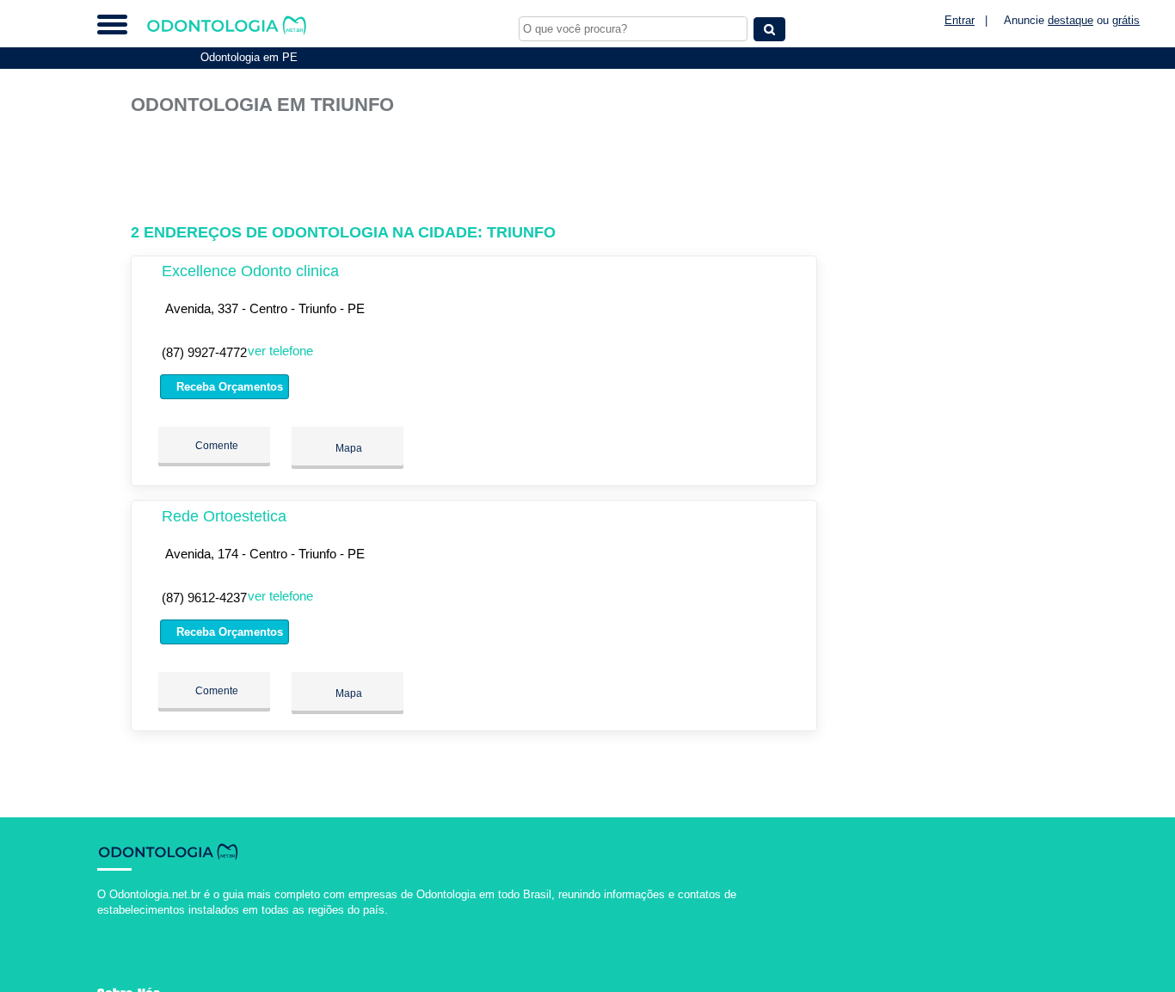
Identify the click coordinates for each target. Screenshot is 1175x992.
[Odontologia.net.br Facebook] (101, 924)
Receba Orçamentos (228, 386)
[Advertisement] (479, 170)
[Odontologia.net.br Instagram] (116, 924)
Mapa (347, 448)
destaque (1070, 20)
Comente (215, 446)
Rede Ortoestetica (224, 516)
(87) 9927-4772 (204, 352)
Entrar (959, 20)
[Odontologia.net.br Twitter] (109, 924)
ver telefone (280, 350)
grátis (1126, 20)
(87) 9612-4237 (204, 597)
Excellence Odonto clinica (250, 271)
